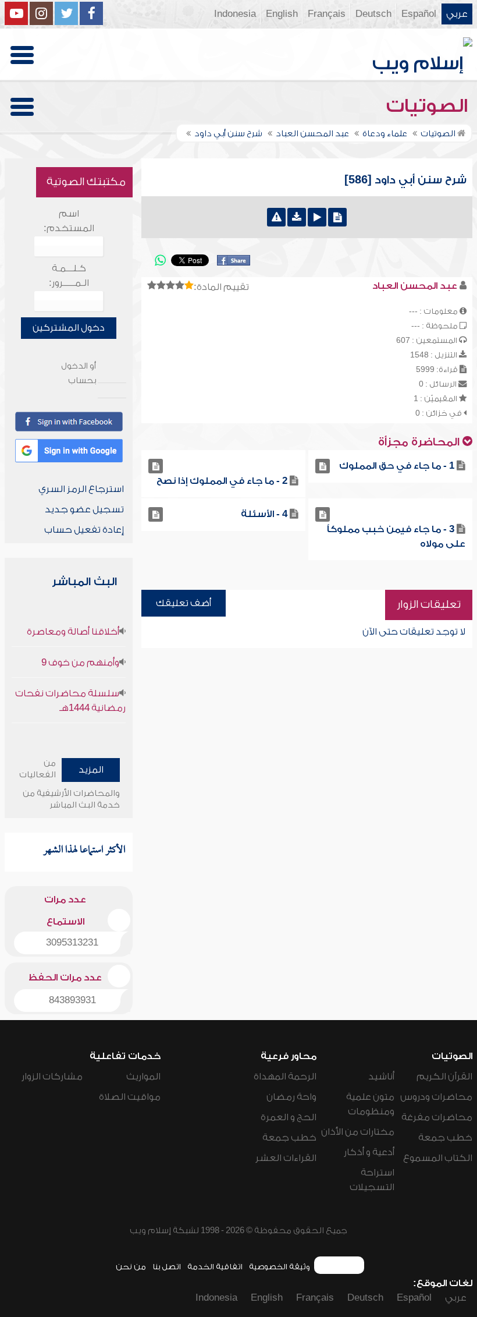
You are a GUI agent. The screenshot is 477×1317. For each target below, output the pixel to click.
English (282, 14)
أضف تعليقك (183, 603)
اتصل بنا (166, 1266)
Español (418, 14)
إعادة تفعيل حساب (84, 530)
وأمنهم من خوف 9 (80, 662)
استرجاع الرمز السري (81, 489)
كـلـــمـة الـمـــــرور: (69, 275)
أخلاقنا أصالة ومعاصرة (73, 631)
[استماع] (317, 217)
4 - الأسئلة (264, 514)
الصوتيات (429, 105)
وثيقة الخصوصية (279, 1266)
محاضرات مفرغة (436, 1117)
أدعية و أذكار (369, 1152)
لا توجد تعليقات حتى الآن (413, 631)
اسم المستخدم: (69, 220)
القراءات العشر (285, 1158)
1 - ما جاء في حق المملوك (396, 466)
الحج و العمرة (288, 1117)
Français (327, 14)
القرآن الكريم (444, 1076)
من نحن (131, 1266)
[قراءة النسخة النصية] (337, 217)
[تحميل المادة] (296, 217)
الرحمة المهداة (285, 1076)
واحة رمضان (291, 1097)
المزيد (91, 769)
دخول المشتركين (69, 328)
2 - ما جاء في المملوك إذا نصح (221, 481)
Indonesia (235, 14)
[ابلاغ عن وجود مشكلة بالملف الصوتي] (276, 217)
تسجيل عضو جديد (84, 509)
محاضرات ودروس (436, 1097)
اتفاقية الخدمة (215, 1266)
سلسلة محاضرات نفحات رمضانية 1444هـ (70, 700)
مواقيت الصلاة (130, 1097)
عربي (457, 14)
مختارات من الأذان (357, 1132)
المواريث (143, 1076)
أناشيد (381, 1076)
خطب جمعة (445, 1137)
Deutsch (373, 14)
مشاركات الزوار (52, 1076)
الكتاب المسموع (437, 1158)
